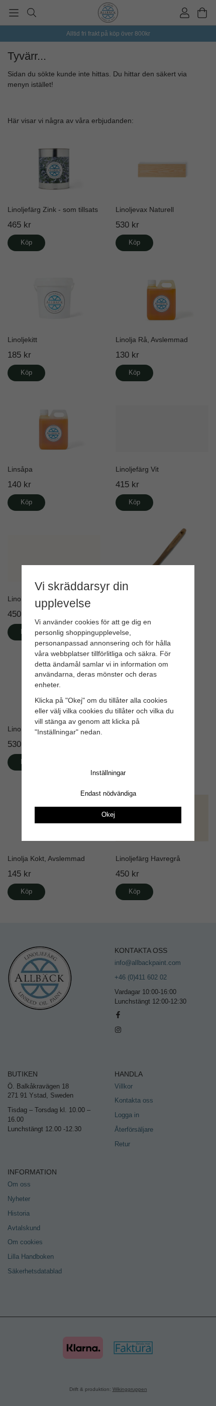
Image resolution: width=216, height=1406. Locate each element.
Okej (108, 814)
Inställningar (108, 773)
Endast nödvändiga (108, 793)
